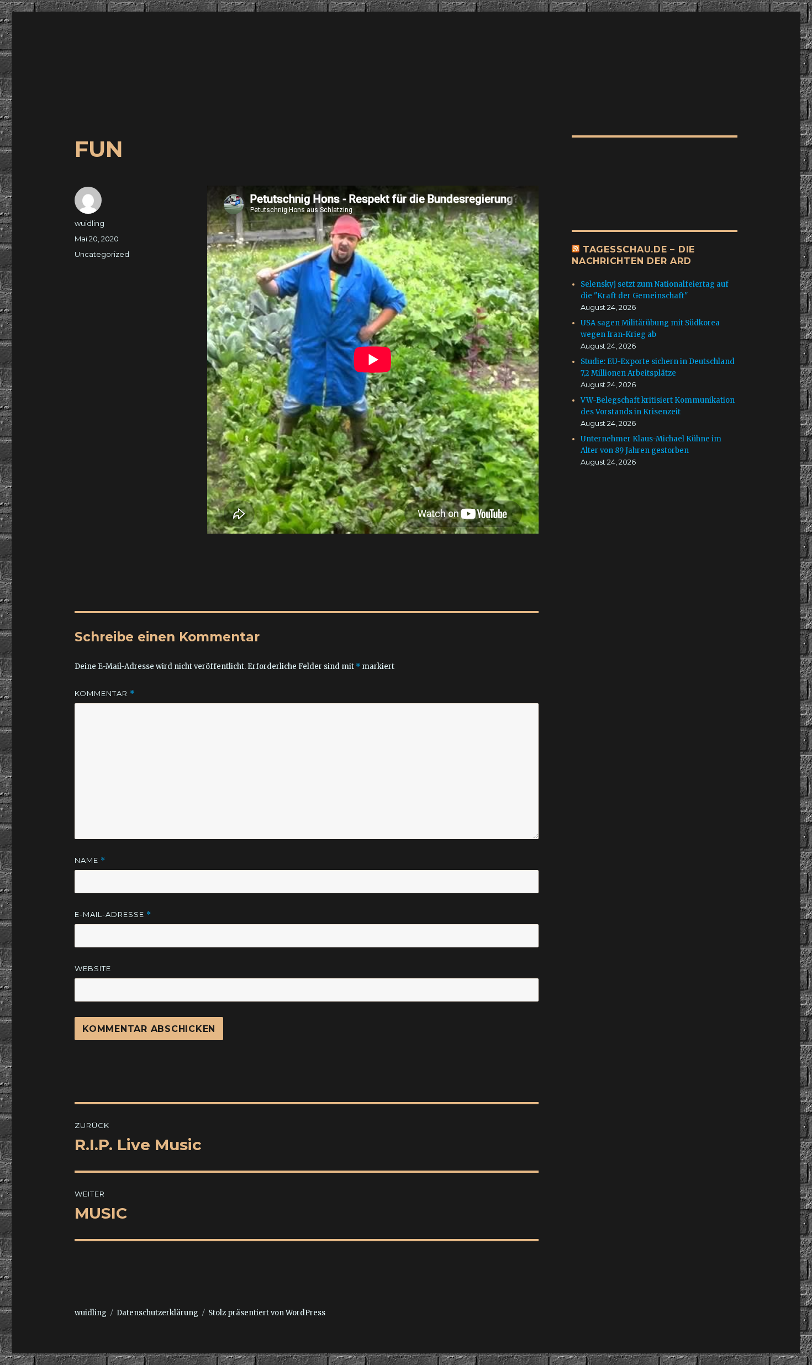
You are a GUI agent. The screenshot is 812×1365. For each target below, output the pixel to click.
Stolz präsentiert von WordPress (266, 1312)
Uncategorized (102, 254)
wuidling (89, 223)
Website (93, 968)
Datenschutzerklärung (157, 1312)
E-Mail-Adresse (113, 914)
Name (90, 860)
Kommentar (105, 693)
